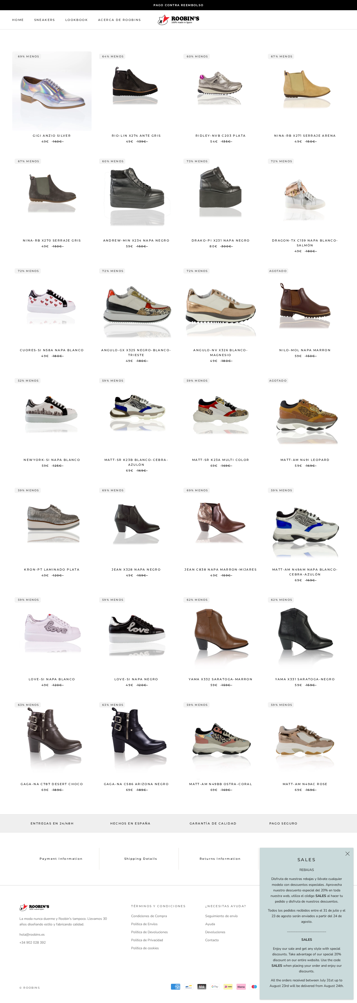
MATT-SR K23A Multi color (220, 460)
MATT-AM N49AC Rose (305, 784)
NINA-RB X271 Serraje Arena (305, 135)
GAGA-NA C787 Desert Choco (52, 784)
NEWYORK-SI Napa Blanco (52, 460)
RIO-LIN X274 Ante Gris (136, 135)
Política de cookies (145, 948)
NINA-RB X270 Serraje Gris (52, 240)
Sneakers (44, 20)
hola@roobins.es (32, 934)
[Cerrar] (347, 853)
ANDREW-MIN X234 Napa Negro (136, 240)
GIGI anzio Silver (52, 135)
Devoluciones (215, 932)
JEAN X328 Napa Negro (136, 569)
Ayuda (210, 924)
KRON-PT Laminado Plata (52, 569)
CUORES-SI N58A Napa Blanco (52, 350)
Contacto (212, 940)
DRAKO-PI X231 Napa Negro (221, 240)
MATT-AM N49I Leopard (305, 460)
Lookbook (76, 20)
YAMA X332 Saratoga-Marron (221, 679)
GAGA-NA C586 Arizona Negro (136, 784)
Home (18, 20)
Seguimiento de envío (221, 916)
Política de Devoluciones (149, 932)
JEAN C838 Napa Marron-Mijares (221, 569)
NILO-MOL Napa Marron (305, 350)
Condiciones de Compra (149, 916)
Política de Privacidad (147, 940)
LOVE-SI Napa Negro (136, 679)
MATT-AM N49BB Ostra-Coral (220, 784)
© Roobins (29, 987)
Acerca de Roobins (119, 20)
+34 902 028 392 (32, 942)
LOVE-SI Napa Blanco (52, 679)
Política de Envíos (144, 924)
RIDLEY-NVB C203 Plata (221, 135)
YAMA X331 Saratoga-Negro (305, 679)
